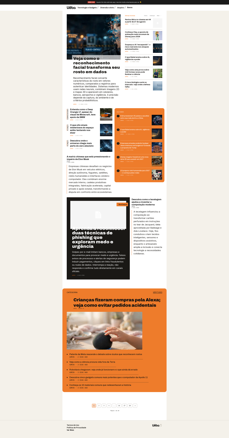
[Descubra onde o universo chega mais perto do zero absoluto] (106, 145)
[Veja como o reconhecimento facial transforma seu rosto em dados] (94, 37)
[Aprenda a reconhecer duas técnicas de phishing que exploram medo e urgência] (98, 215)
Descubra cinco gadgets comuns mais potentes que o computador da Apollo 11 (108, 377)
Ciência (67, 128)
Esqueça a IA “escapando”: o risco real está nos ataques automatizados (137, 47)
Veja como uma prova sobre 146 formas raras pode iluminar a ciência (137, 72)
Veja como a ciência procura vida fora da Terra (92, 362)
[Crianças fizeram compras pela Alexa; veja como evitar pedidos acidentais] (104, 331)
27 (124, 406)
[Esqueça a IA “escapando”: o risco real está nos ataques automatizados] (157, 48)
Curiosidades (67, 114)
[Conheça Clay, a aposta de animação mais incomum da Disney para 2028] (157, 35)
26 (119, 406)
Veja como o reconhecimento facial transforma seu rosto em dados (96, 65)
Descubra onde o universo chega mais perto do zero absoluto (82, 143)
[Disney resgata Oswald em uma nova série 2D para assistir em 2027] (157, 161)
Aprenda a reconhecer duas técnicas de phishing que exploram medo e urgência (98, 237)
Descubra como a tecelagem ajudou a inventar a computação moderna (146, 202)
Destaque (152, 15)
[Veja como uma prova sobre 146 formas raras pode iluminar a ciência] (157, 73)
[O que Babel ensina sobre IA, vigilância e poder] (157, 60)
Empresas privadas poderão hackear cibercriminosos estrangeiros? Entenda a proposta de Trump (135, 145)
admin (74, 104)
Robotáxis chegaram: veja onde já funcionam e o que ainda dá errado (103, 370)
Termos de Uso (73, 425)
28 (130, 406)
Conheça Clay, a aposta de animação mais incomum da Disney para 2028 (137, 34)
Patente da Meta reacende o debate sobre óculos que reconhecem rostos (105, 354)
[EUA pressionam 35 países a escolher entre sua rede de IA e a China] (157, 120)
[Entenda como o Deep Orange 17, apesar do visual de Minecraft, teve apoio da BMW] (106, 114)
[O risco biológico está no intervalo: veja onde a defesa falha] (157, 86)
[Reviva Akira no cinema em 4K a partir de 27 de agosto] (157, 23)
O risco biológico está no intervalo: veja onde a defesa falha (137, 84)
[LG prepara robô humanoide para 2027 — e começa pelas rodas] (157, 175)
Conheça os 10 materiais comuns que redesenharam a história (100, 385)
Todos (145, 15)
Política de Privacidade (76, 428)
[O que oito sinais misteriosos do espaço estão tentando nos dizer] (106, 130)
